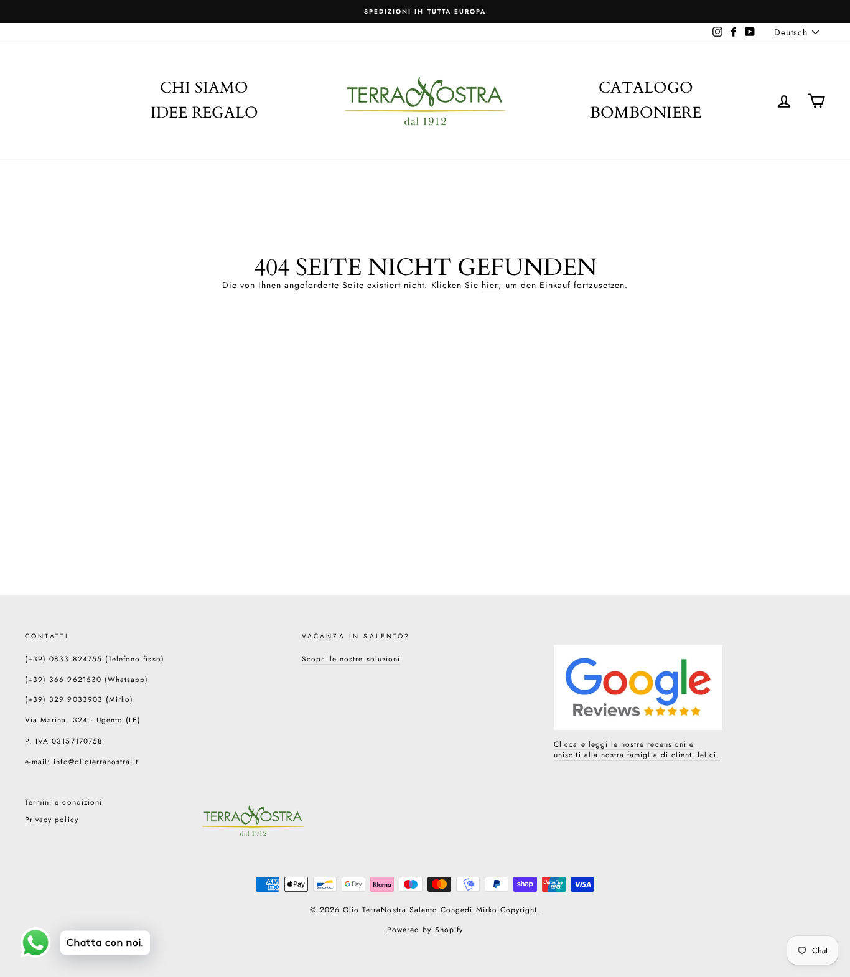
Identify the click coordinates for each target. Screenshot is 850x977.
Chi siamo (204, 87)
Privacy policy (51, 819)
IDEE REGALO (204, 112)
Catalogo (646, 87)
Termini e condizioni (63, 802)
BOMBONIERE (645, 112)
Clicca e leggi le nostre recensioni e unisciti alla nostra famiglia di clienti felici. (636, 749)
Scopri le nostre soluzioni (351, 658)
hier (490, 285)
